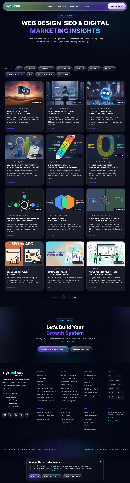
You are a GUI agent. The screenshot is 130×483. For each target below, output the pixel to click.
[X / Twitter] (10, 415)
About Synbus (65, 412)
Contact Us (64, 422)
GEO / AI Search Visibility (45, 388)
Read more (11, 128)
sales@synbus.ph (11, 400)
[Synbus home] (17, 6)
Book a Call (112, 421)
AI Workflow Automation (69, 381)
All (19, 69)
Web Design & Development (46, 391)
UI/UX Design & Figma (44, 394)
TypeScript (121, 397)
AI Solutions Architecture (45, 415)
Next (75, 297)
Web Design (94, 69)
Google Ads (65, 388)
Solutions (49, 6)
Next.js (118, 376)
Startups (87, 382)
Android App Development (46, 401)
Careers (63, 426)
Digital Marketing (15, 74)
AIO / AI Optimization (44, 385)
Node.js (118, 380)
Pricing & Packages (67, 419)
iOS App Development (68, 375)
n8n (120, 384)
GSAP (111, 388)
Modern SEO (41, 375)
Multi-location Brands (91, 389)
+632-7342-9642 (11, 403)
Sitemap (87, 426)
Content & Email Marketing (70, 394)
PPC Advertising (66, 385)
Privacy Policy (89, 412)
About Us (86, 6)
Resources (75, 6)
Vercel (111, 380)
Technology (63, 74)
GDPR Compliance (90, 422)
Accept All (35, 476)
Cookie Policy (88, 419)
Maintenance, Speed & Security (68, 402)
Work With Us (116, 6)
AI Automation (64, 69)
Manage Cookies (90, 429)
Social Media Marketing (69, 391)
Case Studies (65, 415)
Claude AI (112, 392)
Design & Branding (45, 74)
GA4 (117, 388)
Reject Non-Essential (52, 476)
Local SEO (80, 69)
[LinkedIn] (16, 415)
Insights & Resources (44, 412)
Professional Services (91, 379)
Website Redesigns (90, 392)
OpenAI (120, 392)
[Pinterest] (21, 415)
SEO (30, 74)
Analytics (109, 69)
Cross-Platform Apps (68, 378)
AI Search (30, 69)
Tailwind (111, 397)
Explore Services (81, 349)
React (111, 376)
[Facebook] (27, 415)
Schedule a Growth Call (52, 349)
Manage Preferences (72, 476)
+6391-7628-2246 (12, 406)
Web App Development (45, 397)
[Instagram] (4, 415)
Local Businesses (90, 375)
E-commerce (88, 385)
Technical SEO (46, 69)
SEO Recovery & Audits (92, 396)
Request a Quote (43, 419)
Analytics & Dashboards (69, 397)
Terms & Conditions (90, 415)
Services (62, 6)
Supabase (112, 384)
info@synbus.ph (11, 397)
